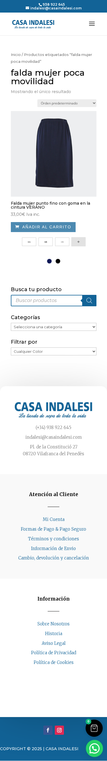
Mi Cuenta (53, 519)
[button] (94, 728)
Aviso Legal (54, 643)
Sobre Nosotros (53, 624)
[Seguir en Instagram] (59, 673)
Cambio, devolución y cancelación (53, 558)
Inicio (16, 55)
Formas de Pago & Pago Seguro (53, 529)
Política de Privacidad (53, 652)
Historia (53, 633)
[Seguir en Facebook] (48, 673)
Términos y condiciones (53, 538)
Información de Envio (53, 548)
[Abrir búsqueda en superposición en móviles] (53, 300)
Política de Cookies (54, 662)
